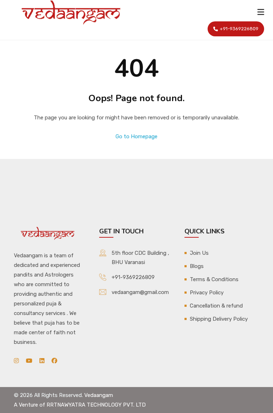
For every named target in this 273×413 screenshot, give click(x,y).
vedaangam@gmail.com (140, 292)
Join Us (199, 253)
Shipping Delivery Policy (219, 319)
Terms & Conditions (214, 279)
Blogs (197, 266)
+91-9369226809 (239, 28)
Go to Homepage (136, 136)
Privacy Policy (207, 292)
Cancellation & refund (216, 306)
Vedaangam (98, 395)
